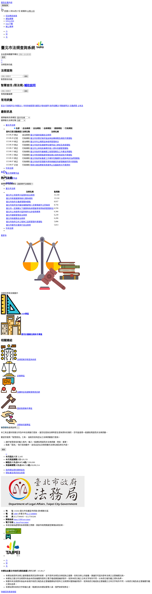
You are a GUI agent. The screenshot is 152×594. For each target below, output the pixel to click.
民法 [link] (3, 106)
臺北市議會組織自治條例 (40, 135)
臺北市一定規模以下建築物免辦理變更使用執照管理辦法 (30, 208)
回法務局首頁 (11, 16)
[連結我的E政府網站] (8, 539)
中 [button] (7, 34)
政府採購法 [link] (54, 106)
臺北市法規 (10, 125)
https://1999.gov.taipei (22, 519)
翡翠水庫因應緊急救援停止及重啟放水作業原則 (50, 165)
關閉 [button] (3, 449)
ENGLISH (10, 21)
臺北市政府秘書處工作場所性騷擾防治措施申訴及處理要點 (55, 158)
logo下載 (9, 24)
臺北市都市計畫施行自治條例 (18, 225)
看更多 (4, 172)
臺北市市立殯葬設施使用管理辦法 (44, 142)
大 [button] (7, 37)
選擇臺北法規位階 (8, 120)
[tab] (78, 125)
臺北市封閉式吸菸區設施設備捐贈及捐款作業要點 (51, 138)
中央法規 (9, 168)
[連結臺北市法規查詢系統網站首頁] (56, 48)
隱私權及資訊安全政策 (15, 473)
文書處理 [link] (73, 106)
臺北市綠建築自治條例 (15, 218)
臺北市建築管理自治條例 (16, 215)
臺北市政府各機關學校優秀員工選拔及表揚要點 (50, 145)
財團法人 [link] (19, 106)
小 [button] (7, 31)
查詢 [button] (25, 76)
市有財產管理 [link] (29, 106)
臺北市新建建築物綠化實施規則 (19, 198)
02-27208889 (31, 514)
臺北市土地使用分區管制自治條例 (20, 195)
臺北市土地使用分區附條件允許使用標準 (23, 212)
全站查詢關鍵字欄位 (9, 54)
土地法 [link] (80, 106)
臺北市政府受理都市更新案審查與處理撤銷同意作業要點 (54, 162)
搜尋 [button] (3, 57)
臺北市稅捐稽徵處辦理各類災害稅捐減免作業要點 (51, 155)
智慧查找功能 (6, 79)
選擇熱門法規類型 (8, 184)
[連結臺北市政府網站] (13, 556)
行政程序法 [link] (10, 106)
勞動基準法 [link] (64, 106)
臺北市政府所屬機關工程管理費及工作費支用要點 (51, 152)
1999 (16, 514)
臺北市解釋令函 (12, 173)
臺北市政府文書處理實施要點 (18, 202)
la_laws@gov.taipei (21, 522)
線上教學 (9, 27)
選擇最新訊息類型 (8, 117)
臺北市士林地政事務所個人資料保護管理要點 (49, 148)
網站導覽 (9, 19)
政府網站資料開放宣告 (15, 470)
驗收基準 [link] (45, 106)
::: (1, 8)
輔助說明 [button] (30, 85)
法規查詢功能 (6, 65)
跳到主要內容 (6, 3)
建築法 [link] (38, 106)
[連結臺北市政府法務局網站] (43, 506)
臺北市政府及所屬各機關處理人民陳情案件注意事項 (28, 205)
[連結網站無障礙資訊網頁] (13, 533)
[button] (18, 427)
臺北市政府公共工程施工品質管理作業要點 (24, 222)
